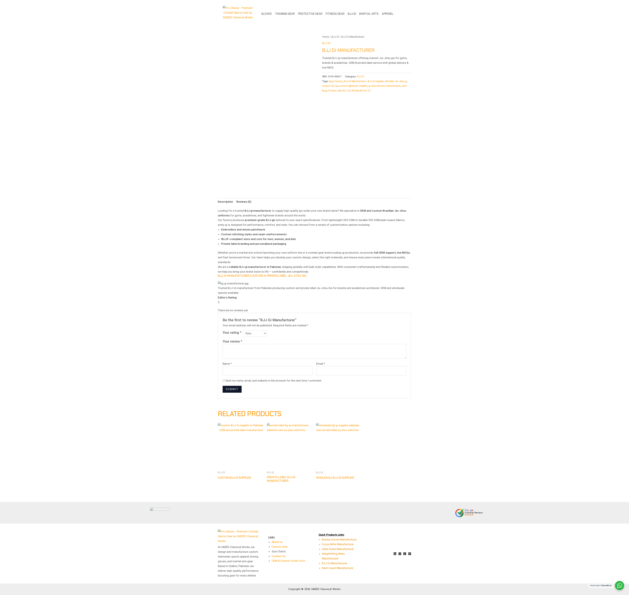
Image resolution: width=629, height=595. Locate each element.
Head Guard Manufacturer (338, 549)
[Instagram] (399, 553)
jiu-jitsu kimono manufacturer (384, 85)
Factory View (280, 546)
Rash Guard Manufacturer (337, 568)
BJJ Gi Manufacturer (355, 81)
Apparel (387, 14)
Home (325, 36)
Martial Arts (369, 14)
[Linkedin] (394, 553)
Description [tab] (225, 201)
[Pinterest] (409, 553)
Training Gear (285, 14)
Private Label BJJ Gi (339, 90)
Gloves (266, 14)
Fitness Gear (335, 14)
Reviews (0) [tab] (243, 201)
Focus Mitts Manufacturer (338, 544)
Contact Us (278, 556)
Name (227, 363)
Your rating (232, 333)
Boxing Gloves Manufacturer (339, 539)
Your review (232, 341)
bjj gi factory (336, 81)
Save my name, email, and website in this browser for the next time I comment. (273, 380)
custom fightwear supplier (353, 85)
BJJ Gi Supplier (376, 81)
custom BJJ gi (330, 85)
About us (277, 542)
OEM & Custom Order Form (288, 560)
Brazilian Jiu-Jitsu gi (396, 81)
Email (320, 363)
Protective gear (310, 14)
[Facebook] (404, 553)
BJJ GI (352, 14)
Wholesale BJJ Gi (360, 90)
